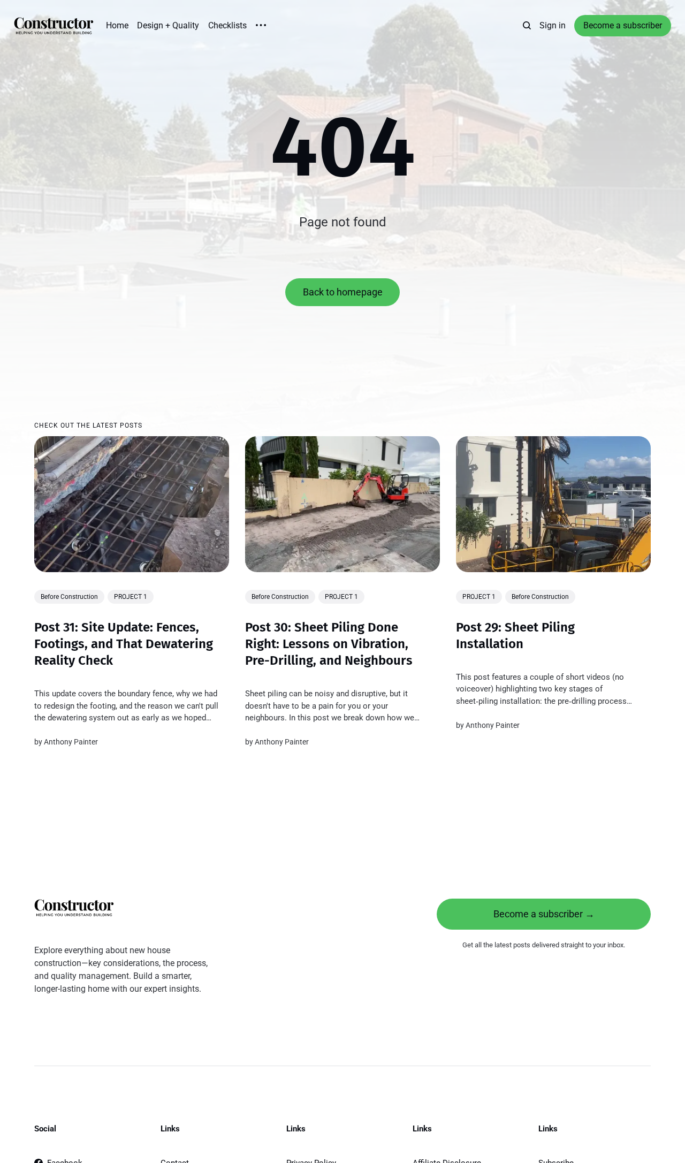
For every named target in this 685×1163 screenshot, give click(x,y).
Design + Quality (168, 25)
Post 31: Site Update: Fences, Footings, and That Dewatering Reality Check (123, 643)
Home (117, 25)
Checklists (227, 25)
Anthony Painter (71, 742)
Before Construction (69, 596)
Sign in (552, 25)
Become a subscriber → (544, 913)
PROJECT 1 (130, 596)
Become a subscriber (622, 25)
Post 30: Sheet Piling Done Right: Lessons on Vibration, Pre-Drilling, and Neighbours (329, 643)
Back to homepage (343, 292)
